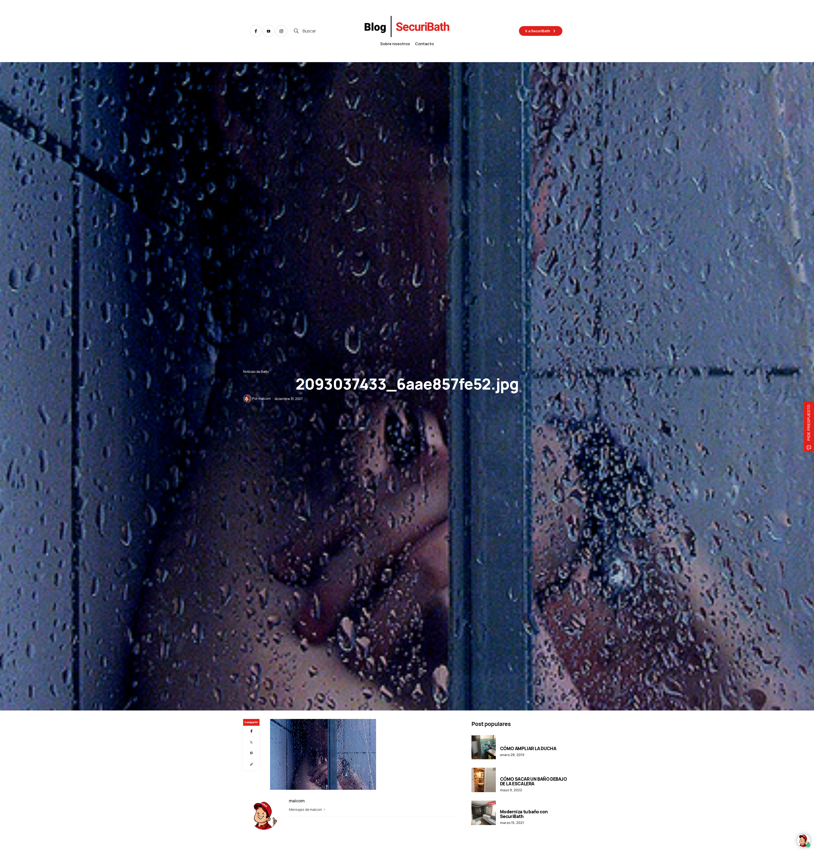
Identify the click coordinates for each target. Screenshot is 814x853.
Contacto (424, 43)
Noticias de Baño (256, 371)
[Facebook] (251, 731)
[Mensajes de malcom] (247, 398)
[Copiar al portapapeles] (251, 764)
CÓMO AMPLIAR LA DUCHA (528, 748)
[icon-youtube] (268, 31)
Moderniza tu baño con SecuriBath (524, 814)
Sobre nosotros (395, 43)
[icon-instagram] (281, 31)
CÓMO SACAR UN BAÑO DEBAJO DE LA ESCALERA (533, 781)
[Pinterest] (251, 753)
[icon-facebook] (256, 31)
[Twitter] (251, 742)
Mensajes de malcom (306, 809)
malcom (264, 398)
